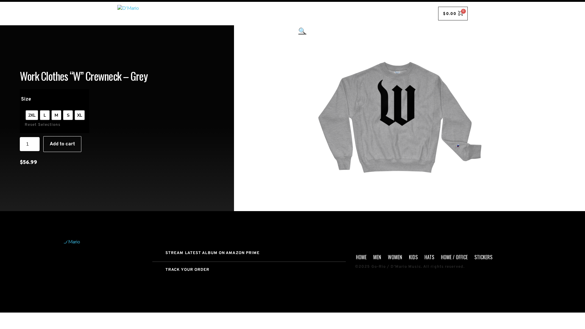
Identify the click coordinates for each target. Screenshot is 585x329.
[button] (302, 118)
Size (26, 99)
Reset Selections (43, 124)
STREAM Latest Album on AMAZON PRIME (212, 253)
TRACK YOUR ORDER (187, 269)
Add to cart (62, 144)
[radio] (32, 115)
